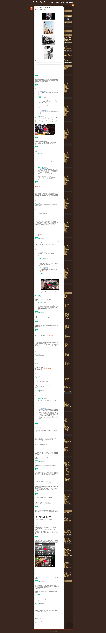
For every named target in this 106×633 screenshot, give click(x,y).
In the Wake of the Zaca (68, 551)
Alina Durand (67, 303)
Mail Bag (66, 449)
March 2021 (66, 128)
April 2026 (66, 70)
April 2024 (66, 93)
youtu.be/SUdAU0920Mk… (50, 335)
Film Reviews (66, 419)
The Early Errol (67, 501)
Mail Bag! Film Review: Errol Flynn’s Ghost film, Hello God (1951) (68, 54)
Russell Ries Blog (67, 563)
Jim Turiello (67, 345)
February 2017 (66, 175)
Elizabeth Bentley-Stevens (39, 153)
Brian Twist (67, 315)
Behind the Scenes (67, 299)
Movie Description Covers (69, 472)
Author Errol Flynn (67, 298)
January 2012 (66, 234)
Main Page (39, 62)
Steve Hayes (66, 565)
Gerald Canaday (68, 336)
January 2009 (66, 268)
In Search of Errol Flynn (68, 550)
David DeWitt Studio (67, 530)
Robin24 (67, 365)
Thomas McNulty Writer (68, 575)
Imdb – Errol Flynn (67, 549)
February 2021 (66, 129)
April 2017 (66, 173)
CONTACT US (66, 399)
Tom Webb (67, 380)
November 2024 (67, 86)
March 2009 (66, 266)
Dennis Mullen (67, 328)
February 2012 (66, 233)
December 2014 (67, 200)
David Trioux (67, 325)
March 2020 (66, 140)
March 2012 (66, 232)
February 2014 (66, 210)
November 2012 (67, 224)
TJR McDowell (67, 378)
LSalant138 (67, 354)
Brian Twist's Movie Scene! (68, 521)
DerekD (67, 329)
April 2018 (66, 162)
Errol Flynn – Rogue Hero (68, 538)
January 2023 (66, 107)
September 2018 (67, 157)
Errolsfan (67, 334)
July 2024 (66, 90)
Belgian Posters (68, 465)
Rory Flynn (67, 430)
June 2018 (66, 160)
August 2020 (66, 135)
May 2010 (66, 253)
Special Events (67, 498)
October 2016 (66, 179)
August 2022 (66, 112)
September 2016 (67, 180)
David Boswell (66, 529)
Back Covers (68, 469)
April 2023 (66, 104)
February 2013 (66, 221)
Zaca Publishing (67, 578)
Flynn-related (66, 426)
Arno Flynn (67, 305)
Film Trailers (67, 421)
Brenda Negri (67, 314)
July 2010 (66, 251)
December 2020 (67, 131)
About (65, 294)
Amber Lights (67, 304)
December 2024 (67, 85)
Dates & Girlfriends (67, 401)
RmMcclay (67, 362)
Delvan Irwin (67, 327)
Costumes (66, 400)
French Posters (68, 478)
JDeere (67, 344)
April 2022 (66, 116)
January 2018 (66, 165)
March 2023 (66, 105)
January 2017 (66, 176)
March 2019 (66, 151)
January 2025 (66, 84)
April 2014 (66, 208)
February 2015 (66, 198)
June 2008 (66, 275)
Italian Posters (67, 480)
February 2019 (66, 152)
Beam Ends (67, 464)
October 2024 (66, 87)
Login (61, 68)
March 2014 (66, 209)
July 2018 (66, 159)
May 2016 (66, 184)
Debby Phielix (67, 326)
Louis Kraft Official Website (68, 555)
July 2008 (66, 274)
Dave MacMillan (68, 324)
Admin (66, 295)
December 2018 (67, 154)
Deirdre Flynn (67, 429)
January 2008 (66, 280)
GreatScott (67, 338)
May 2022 (66, 115)
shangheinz (40, 251)
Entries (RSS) (51, 631)
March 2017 (66, 174)
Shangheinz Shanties (67, 495)
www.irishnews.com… (38, 427)
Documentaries (67, 404)
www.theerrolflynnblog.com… (44, 270)
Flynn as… (66, 423)
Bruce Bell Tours (67, 522)
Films (65, 420)
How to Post (66, 440)
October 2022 (66, 110)
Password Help (67, 462)
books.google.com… (38, 196)
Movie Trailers (66, 453)
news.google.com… (38, 186)
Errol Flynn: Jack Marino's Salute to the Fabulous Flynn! (68, 542)
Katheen (67, 347)
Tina (66, 376)
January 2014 (66, 211)
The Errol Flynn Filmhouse (68, 570)
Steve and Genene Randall (68, 564)
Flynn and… (66, 422)
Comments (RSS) (55, 631)
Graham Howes (68, 337)
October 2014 (66, 202)
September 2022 (67, 111)
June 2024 (66, 91)
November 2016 (67, 178)
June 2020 (66, 137)
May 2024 (66, 92)
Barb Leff (67, 307)
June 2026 (66, 68)
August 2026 (66, 67)
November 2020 (67, 132)
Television (66, 500)
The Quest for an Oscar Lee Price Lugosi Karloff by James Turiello (68, 58)
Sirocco (66, 497)
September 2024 (67, 88)
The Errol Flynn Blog (40, 2)
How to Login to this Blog (68, 439)
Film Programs (67, 418)
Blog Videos (66, 386)
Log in (65, 13)
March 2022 (66, 117)
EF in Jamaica (67, 466)
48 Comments (59, 62)
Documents (66, 405)
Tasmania (66, 499)
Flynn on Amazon (67, 424)
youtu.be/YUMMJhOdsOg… (47, 368)
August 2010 (66, 250)
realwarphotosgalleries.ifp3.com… (39, 475)
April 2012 (66, 231)
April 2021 (66, 127)
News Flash (67, 481)
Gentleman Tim (37, 76)
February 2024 (66, 95)
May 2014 (66, 207)
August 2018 (66, 158)
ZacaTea (66, 579)
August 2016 (66, 181)
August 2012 (66, 227)
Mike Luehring (66, 452)
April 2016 (66, 185)
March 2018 (66, 163)
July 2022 (66, 113)
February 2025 (66, 83)
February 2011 (66, 244)
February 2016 (66, 187)
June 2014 (66, 206)
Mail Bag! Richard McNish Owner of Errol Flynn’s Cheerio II (68, 46)
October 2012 (66, 225)
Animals (66, 296)
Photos (66, 463)
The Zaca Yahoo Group (68, 574)
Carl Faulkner (67, 319)
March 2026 (66, 71)
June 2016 (66, 183)
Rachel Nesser (68, 361)
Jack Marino (67, 343)
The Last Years (67, 502)
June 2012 (66, 229)
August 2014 (66, 204)
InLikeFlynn (67, 342)
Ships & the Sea (67, 496)
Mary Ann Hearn (68, 355)
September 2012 (67, 226)
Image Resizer (66, 443)
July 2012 (66, 228)
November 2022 (67, 109)
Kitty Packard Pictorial (67, 553)
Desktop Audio (66, 402)
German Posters (68, 479)
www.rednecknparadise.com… (39, 187)
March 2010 (66, 255)
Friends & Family (67, 427)
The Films (68, 377)
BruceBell (67, 316)
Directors (66, 403)
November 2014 (67, 201)
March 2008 (66, 278)
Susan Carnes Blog (67, 566)
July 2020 (66, 136)
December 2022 (67, 108)
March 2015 (66, 197)
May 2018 (66, 161)
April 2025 (66, 81)
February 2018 (66, 164)
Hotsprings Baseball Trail (68, 548)
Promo (66, 487)
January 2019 (66, 153)
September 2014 (67, 203)
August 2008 (66, 273)
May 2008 (66, 276)
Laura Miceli (67, 352)
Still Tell (69, 36)
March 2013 (66, 220)
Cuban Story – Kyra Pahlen (68, 527)
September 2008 (67, 272)
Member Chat (66, 451)
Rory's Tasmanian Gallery (68, 494)
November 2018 (67, 155)
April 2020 (66, 139)
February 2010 (66, 256)
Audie (66, 306)
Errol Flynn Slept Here (67, 540)
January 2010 (66, 257)
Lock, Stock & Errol (67, 554)
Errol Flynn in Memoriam (68, 539)
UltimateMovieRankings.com (68, 577)
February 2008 (66, 279)
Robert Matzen (68, 364)
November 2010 (67, 247)
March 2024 (66, 94)
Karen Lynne (67, 346)
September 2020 (67, 134)
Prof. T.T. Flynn (67, 486)
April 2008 (66, 277)
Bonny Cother (67, 313)
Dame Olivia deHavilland (68, 528)
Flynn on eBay (66, 425)
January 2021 (66, 130)
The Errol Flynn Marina (67, 571)
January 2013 (66, 222)
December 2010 (67, 246)
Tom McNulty (67, 379)
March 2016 (66, 186)
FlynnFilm (67, 335)
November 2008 (67, 270)
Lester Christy (67, 353)
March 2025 (66, 82)
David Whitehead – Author (68, 531)
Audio (65, 297)
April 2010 (66, 254)
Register (66, 12)
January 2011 (66, 245)
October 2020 (66, 133)
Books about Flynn (67, 387)
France (68, 470)
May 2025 (66, 80)
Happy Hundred (67, 47)
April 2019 (66, 150)
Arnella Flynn (67, 428)
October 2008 (66, 271)
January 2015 (66, 199)
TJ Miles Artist (66, 576)
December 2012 (67, 223)
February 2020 (66, 141)
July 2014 (66, 205)
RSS (73, 5)
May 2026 (66, 69)
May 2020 (66, 138)
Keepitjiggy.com (67, 552)
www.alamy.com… (40, 234)
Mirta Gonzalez (68, 356)
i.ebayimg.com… (37, 150)
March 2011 (66, 243)
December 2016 (67, 177)
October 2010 (66, 248)
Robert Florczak (68, 363)
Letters (66, 448)
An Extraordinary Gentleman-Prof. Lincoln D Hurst (68, 513)
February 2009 (66, 267)
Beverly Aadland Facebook (68, 520)
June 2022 (66, 114)
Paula (39, 90)
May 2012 (66, 230)
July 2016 (66, 182)
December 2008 (67, 269)
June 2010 (66, 252)
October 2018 (66, 156)
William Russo (67, 385)
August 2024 (66, 89)
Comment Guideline (67, 398)
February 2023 (66, 106)
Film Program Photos (67, 417)
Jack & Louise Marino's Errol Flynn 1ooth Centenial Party (68, 445)
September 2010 (67, 249)
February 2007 (66, 290)
